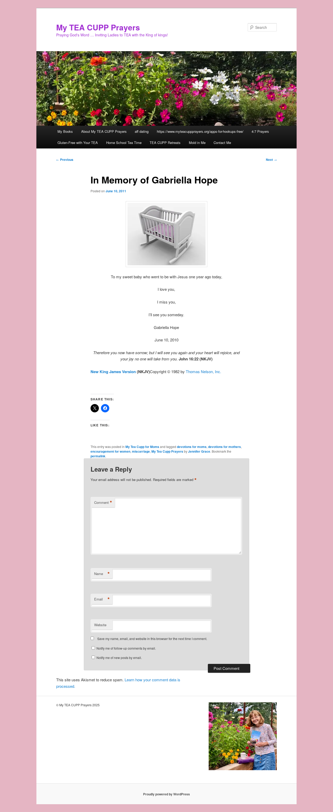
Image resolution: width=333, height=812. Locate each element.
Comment (103, 502)
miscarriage (141, 451)
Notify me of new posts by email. (119, 657)
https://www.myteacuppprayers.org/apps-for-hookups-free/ (200, 131)
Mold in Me (197, 142)
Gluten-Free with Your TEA (77, 142)
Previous (64, 159)
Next (271, 159)
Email (102, 599)
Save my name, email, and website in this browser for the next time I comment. (152, 638)
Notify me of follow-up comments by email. (126, 648)
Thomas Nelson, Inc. (203, 371)
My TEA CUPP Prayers (98, 27)
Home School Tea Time (124, 142)
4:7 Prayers (260, 131)
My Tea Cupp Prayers (167, 451)
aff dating (142, 131)
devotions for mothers (224, 446)
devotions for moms (192, 446)
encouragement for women (110, 451)
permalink (98, 456)
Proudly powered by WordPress (166, 794)
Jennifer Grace (199, 451)
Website (100, 624)
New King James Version (113, 371)
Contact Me (222, 142)
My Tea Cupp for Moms (142, 446)
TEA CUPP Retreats (165, 142)
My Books (65, 131)
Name (102, 574)
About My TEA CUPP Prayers (104, 131)
